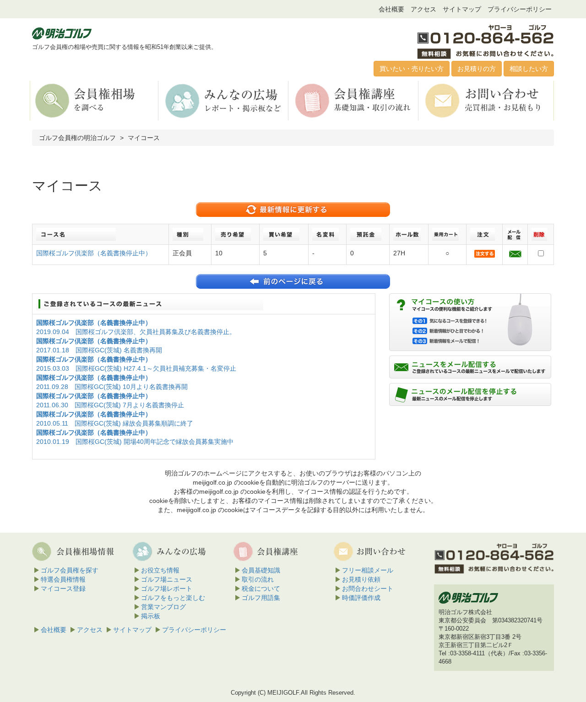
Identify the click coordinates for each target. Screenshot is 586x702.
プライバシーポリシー (520, 9)
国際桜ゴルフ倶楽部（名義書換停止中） (94, 253)
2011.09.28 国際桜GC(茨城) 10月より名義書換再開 (112, 386)
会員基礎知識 (261, 570)
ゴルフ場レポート (166, 588)
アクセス (423, 9)
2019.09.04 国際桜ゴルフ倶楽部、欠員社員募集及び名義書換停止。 (136, 331)
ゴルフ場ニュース (166, 579)
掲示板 (150, 616)
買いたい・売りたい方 (412, 68)
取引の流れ (258, 579)
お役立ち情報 (160, 570)
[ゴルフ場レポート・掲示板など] (224, 100)
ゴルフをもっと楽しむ (173, 597)
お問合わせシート (367, 588)
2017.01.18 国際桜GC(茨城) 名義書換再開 (99, 350)
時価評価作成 (361, 597)
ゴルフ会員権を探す (69, 570)
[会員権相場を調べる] (94, 100)
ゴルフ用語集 (261, 597)
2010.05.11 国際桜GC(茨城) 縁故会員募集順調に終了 (114, 423)
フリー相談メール (367, 570)
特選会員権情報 (63, 579)
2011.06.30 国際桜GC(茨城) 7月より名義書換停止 (110, 405)
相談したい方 (529, 68)
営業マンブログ (163, 606)
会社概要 (391, 9)
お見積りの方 (476, 68)
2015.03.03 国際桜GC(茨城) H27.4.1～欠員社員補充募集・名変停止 (136, 368)
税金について (261, 588)
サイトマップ (462, 9)
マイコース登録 (63, 588)
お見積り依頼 (361, 579)
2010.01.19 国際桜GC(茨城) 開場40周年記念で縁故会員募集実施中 (134, 441)
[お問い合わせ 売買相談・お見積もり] (484, 100)
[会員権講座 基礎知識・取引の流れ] (354, 100)
